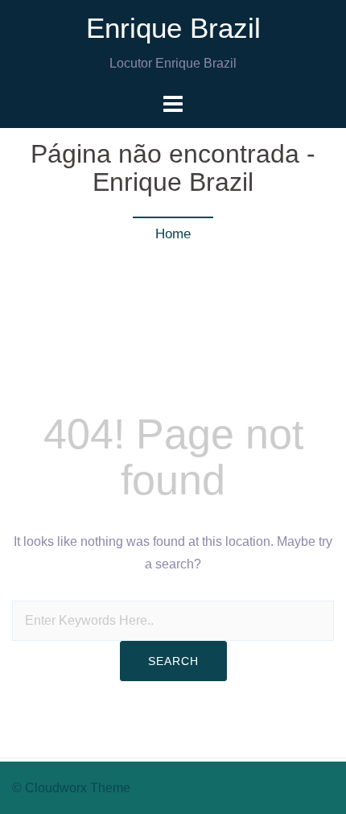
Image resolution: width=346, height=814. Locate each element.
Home (173, 234)
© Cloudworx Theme (71, 788)
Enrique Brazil (173, 27)
